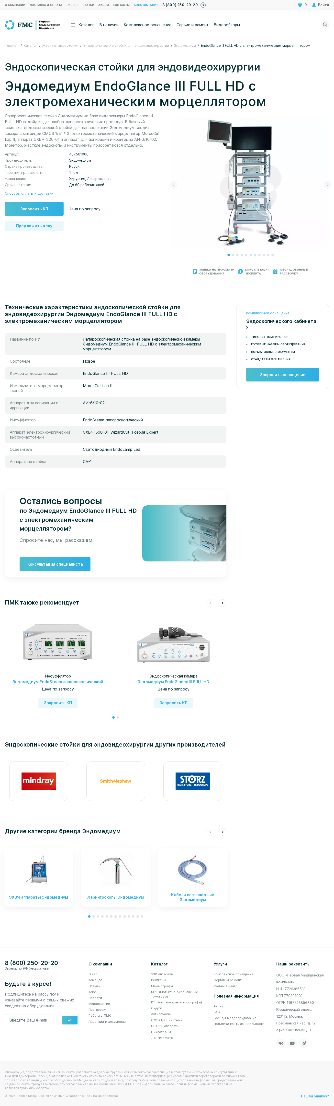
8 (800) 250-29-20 (180, 5)
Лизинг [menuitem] (72, 5)
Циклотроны (161, 1032)
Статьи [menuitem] (88, 5)
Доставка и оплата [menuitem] (46, 5)
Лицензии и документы (107, 1021)
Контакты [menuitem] (121, 5)
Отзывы (95, 986)
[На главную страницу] (33, 24)
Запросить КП (34, 208)
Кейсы (94, 992)
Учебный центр (226, 986)
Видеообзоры (227, 24)
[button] (228, 255)
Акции (219, 1006)
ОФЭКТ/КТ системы (167, 1020)
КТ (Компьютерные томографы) (176, 1002)
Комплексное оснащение (147, 24)
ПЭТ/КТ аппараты (165, 1026)
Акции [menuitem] (103, 5)
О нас (93, 974)
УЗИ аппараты (162, 974)
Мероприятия (99, 1004)
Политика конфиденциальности (239, 1024)
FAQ (217, 1012)
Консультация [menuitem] (146, 5)
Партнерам (97, 1009)
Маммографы (162, 986)
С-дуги (156, 1008)
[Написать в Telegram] (203, 4)
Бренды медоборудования (235, 1018)
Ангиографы (161, 1014)
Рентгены (158, 980)
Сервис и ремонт (193, 24)
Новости (95, 998)
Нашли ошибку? (315, 1096)
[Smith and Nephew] (115, 781)
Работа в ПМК (100, 1015)
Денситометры (163, 1038)
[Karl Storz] (193, 781)
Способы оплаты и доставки (29, 193)
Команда (95, 980)
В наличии (109, 24)
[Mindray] (38, 781)
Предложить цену (34, 225)
